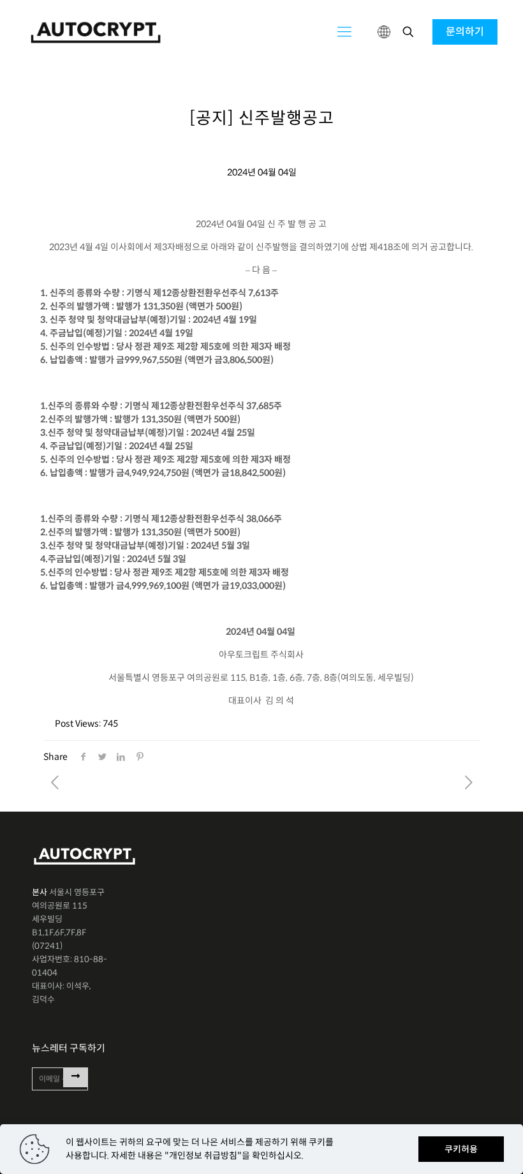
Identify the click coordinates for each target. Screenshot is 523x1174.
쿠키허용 (461, 1149)
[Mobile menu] (344, 32)
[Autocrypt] (96, 32)
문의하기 (465, 31)
